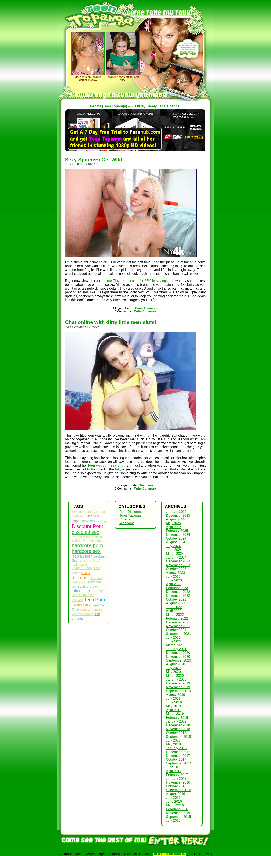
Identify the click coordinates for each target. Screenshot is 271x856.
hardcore (95, 540)
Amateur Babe (82, 511)
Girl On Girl (80, 540)
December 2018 (178, 725)
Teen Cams (80, 595)
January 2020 (176, 679)
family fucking (92, 537)
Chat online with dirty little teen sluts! (110, 322)
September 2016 (178, 790)
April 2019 (173, 710)
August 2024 (175, 542)
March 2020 (175, 675)
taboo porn (81, 591)
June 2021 (174, 641)
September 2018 (178, 736)
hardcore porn (87, 545)
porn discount (81, 575)
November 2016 (178, 782)
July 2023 (173, 576)
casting (101, 521)
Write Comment (145, 311)
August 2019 (175, 694)
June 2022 (174, 607)
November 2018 (178, 729)
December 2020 (178, 653)
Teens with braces (91, 609)
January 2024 (176, 557)
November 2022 (178, 595)
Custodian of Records (169, 854)
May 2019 (173, 706)
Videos (124, 519)
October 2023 (176, 569)
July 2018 (173, 740)
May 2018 (173, 744)
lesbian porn (82, 556)
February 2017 (177, 775)
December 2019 (178, 683)
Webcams (146, 485)
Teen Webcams (82, 614)
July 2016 (173, 797)
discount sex (85, 532)
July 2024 (173, 546)
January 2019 (176, 721)
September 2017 (178, 763)
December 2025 (178, 515)
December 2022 (178, 592)
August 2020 (175, 664)
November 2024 (178, 534)
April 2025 (173, 527)
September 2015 (178, 817)
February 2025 (177, 531)
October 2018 (176, 733)
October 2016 (176, 786)
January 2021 (176, 649)
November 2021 (178, 626)
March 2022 (175, 614)
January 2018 (176, 748)
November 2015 (178, 813)
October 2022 (176, 599)
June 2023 (174, 580)
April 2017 (173, 771)
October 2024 (176, 538)
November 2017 (178, 755)
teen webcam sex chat (106, 465)
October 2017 (176, 759)
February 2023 (177, 588)
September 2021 (178, 633)
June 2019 (174, 702)
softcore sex (89, 586)
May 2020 (173, 672)
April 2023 (173, 584)
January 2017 (176, 778)
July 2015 (173, 820)
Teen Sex (81, 604)
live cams (85, 560)
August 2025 (175, 519)
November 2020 (178, 656)
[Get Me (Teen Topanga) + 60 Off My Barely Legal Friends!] (179, 847)
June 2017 (174, 767)
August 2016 (175, 794)
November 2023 (178, 565)
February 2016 (177, 809)
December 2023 (178, 561)
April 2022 (173, 611)
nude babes (80, 564)
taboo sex (98, 591)
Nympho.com (82, 568)
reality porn (79, 582)
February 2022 (177, 618)
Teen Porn (94, 599)
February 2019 (177, 717)
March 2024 (175, 553)
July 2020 (173, 668)
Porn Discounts (146, 308)
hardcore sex (86, 551)
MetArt (97, 560)
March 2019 (175, 714)
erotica (77, 537)
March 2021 (175, 645)
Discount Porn (87, 526)
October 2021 (176, 630)
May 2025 (173, 523)
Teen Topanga (130, 515)
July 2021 (173, 637)
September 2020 (178, 660)
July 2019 (173, 698)
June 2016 (174, 801)
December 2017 (178, 752)
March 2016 (175, 805)
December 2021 (178, 622)
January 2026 (176, 511)
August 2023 (175, 572)
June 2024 (174, 550)
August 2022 (175, 603)
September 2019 (178, 691)
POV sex (96, 578)
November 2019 (178, 687)
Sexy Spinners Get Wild (93, 159)
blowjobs (88, 521)
